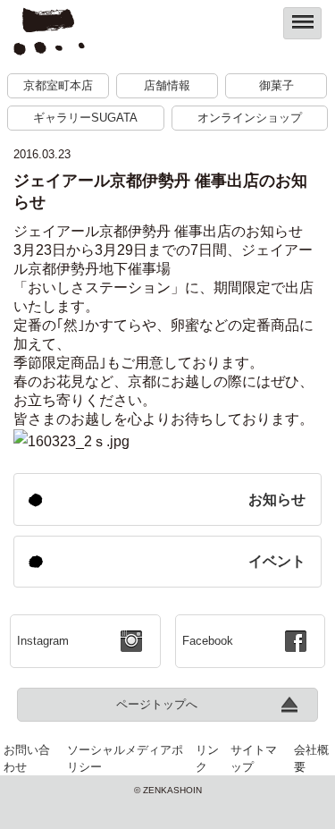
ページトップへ (156, 704)
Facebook (207, 640)
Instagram (43, 640)
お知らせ (277, 499)
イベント (277, 561)
